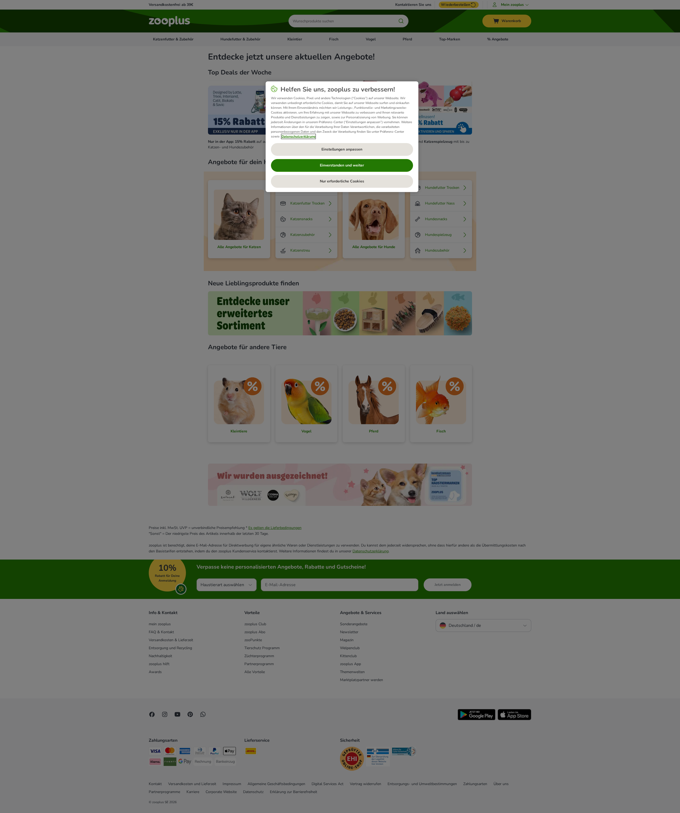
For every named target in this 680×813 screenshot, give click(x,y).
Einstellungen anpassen (341, 149)
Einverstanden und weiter (342, 165)
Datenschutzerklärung (298, 136)
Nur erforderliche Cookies (342, 181)
